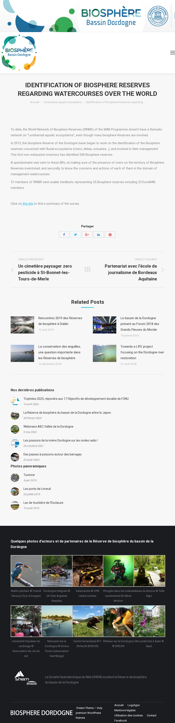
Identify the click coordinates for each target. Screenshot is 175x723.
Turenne (29, 475)
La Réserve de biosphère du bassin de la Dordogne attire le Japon (67, 412)
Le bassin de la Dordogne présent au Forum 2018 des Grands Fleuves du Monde (140, 324)
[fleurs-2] (149, 621)
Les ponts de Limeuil (37, 488)
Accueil (34, 102)
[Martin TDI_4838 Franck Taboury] (26, 571)
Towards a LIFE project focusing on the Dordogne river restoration (142, 352)
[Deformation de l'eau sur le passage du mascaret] (56, 621)
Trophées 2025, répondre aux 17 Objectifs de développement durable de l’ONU (76, 398)
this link (27, 204)
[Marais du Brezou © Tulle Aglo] (149, 571)
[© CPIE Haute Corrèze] (87, 571)
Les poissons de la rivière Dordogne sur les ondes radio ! (60, 440)
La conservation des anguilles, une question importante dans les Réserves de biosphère (59, 352)
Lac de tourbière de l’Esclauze (43, 502)
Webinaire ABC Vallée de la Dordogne (48, 426)
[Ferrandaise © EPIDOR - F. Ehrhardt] (87, 621)
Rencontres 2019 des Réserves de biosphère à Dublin (60, 321)
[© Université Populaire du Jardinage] (26, 621)
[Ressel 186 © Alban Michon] (118, 571)
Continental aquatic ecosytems (63, 102)
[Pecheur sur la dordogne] (118, 621)
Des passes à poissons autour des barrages (52, 454)
